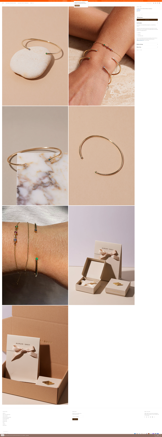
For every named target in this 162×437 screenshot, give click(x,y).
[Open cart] (159, 3)
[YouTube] (152, 416)
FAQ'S (3, 422)
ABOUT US (4, 413)
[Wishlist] (157, 3)
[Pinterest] (150, 416)
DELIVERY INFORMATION (6, 418)
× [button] (87, 1)
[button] (64, 1)
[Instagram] (148, 416)
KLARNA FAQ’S (4, 425)
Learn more (77, 5)
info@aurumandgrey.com (140, 40)
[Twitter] (146, 416)
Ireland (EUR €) (5, 431)
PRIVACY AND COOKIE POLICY (6, 414)
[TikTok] (154, 416)
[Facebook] (144, 416)
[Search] (155, 3)
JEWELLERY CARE (5, 421)
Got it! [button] (158, 435)
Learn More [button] (27, 435)
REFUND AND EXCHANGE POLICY (7, 417)
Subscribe (75, 419)
